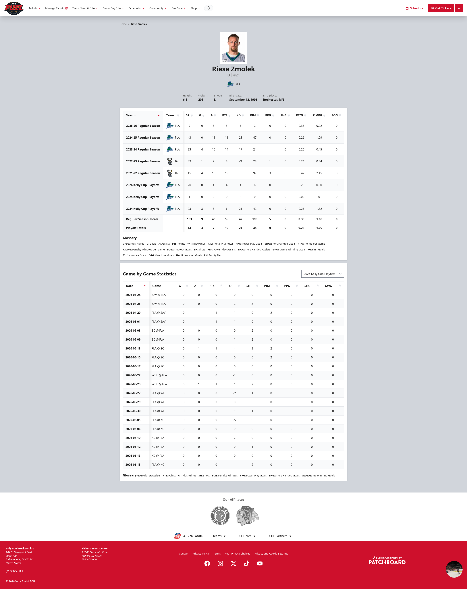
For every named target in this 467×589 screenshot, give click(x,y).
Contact (183, 553)
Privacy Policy (201, 553)
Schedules (135, 8)
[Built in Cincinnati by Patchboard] (387, 560)
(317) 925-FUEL (15, 571)
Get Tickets (443, 8)
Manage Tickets (54, 8)
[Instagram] (220, 563)
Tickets (33, 8)
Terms (217, 553)
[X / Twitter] (233, 563)
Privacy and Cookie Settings (271, 553)
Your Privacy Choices (237, 553)
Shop (194, 8)
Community (156, 8)
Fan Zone (177, 8)
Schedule (416, 8)
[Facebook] (207, 563)
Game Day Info (112, 8)
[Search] (208, 8)
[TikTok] (247, 563)
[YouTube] (260, 563)
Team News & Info (83, 8)
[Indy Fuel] (14, 8)
